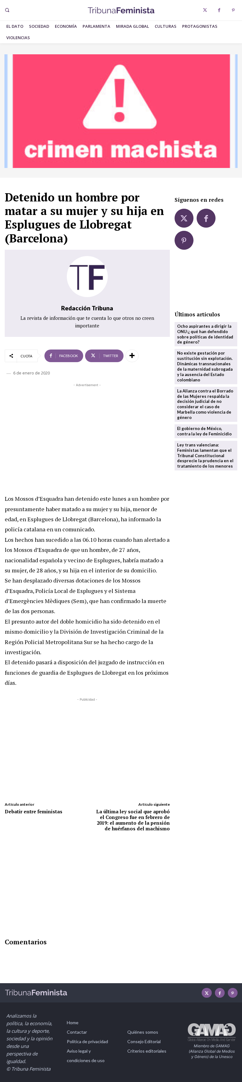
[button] (7, 10)
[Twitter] (204, 10)
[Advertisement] (87, 432)
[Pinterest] (233, 10)
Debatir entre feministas (33, 811)
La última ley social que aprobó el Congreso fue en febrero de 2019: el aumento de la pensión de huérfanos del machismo (133, 820)
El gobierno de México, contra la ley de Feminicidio (204, 431)
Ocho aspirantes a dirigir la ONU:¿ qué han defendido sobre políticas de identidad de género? (205, 334)
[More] (132, 356)
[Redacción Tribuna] (87, 276)
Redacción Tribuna (87, 308)
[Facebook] (219, 10)
